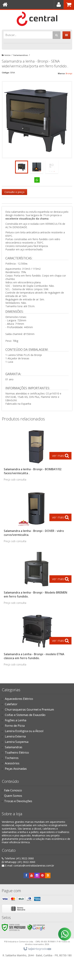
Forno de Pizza (15, 726)
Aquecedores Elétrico (19, 699)
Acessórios (12, 763)
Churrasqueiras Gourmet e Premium (29, 709)
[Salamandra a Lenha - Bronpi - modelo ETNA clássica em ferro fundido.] (36, 641)
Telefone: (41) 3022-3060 (19, 858)
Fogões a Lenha (15, 720)
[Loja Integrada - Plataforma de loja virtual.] (37, 949)
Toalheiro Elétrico (17, 752)
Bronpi (69, 73)
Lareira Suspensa (16, 742)
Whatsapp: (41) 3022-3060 (19, 862)
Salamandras (20, 55)
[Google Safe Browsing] (36, 927)
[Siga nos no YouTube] (31, 875)
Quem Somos (13, 796)
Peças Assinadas (16, 769)
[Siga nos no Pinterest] (42, 875)
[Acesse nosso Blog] (47, 875)
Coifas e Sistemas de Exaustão (25, 715)
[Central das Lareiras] (37, 19)
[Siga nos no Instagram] (37, 875)
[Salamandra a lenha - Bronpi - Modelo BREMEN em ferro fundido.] (36, 579)
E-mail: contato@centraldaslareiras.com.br (29, 865)
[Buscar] (56, 35)
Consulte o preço (14, 192)
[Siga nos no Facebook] (26, 875)
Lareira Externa (15, 736)
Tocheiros (11, 758)
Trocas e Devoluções (18, 801)
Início (7, 55)
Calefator (11, 704)
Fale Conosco (13, 790)
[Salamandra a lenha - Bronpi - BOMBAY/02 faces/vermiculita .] (36, 456)
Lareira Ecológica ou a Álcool (24, 731)
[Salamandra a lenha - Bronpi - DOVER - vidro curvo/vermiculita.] (36, 518)
